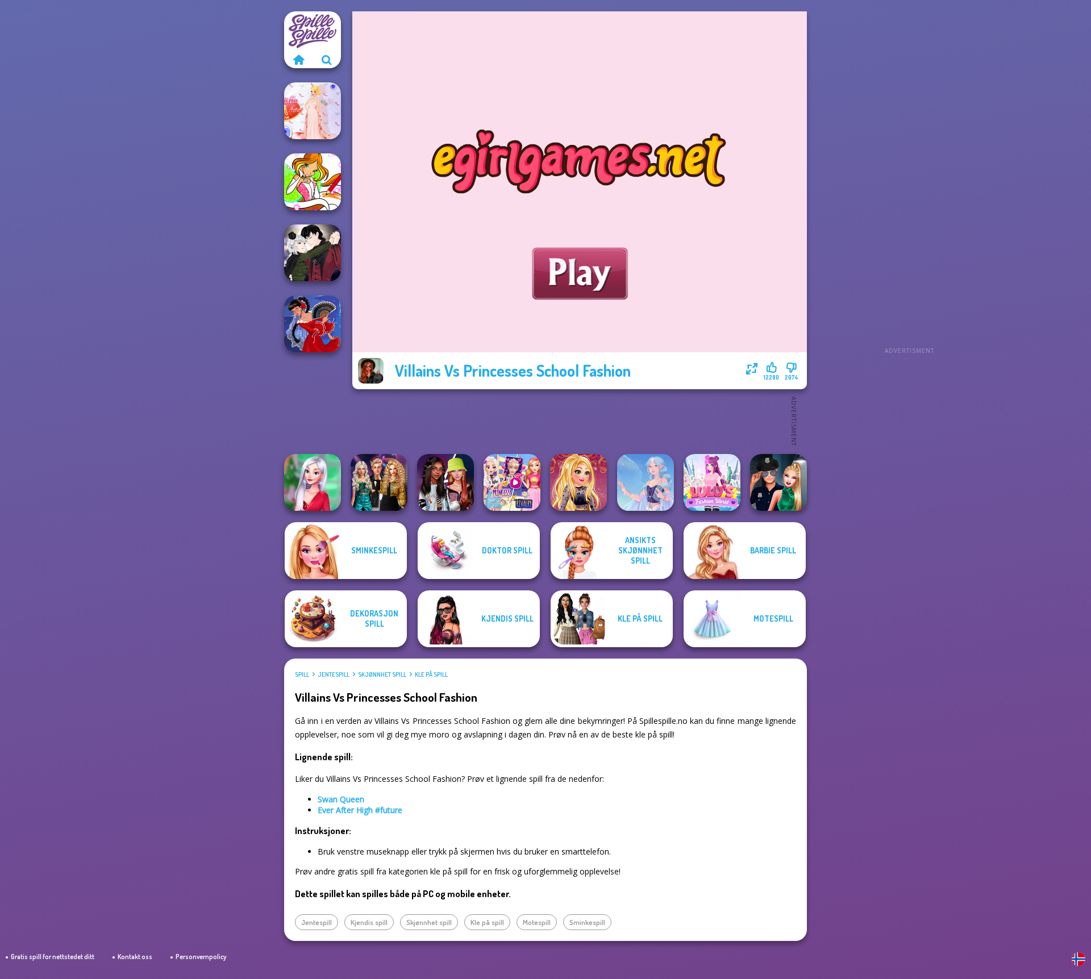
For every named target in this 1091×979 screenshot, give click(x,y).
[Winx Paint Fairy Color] (312, 181)
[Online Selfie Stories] (578, 482)
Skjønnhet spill (382, 674)
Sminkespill (587, 922)
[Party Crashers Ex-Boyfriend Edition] (379, 482)
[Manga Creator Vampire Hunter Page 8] (312, 252)
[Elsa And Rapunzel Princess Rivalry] (512, 482)
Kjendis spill (369, 922)
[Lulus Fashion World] (712, 482)
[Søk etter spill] (327, 59)
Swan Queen (341, 799)
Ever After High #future (360, 810)
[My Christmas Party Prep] (312, 482)
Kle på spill (431, 674)
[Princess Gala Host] (312, 110)
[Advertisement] (909, 181)
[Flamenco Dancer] (312, 323)
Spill (302, 674)
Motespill (537, 922)
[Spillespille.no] (298, 59)
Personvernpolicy (201, 956)
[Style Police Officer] (778, 482)
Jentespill (333, 674)
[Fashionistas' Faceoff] (445, 482)
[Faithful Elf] (645, 482)
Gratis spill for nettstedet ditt (52, 956)
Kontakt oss (135, 956)
